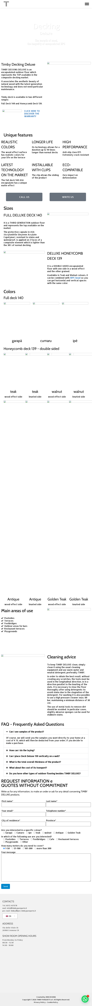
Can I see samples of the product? (26, 731)
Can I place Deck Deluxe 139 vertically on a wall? (34, 756)
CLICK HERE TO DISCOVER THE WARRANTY (32, 114)
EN (9, 916)
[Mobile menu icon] (87, 4)
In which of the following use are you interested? (26, 836)
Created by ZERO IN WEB (46, 997)
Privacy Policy (40, 1002)
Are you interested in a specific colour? (21, 830)
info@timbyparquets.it (17, 908)
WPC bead (75, 277)
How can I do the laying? (22, 750)
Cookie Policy (52, 1002)
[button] (46, 732)
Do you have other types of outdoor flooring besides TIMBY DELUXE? (45, 773)
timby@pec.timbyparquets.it (23, 911)
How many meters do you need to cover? (22, 845)
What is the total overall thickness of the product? (35, 762)
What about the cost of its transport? (28, 767)
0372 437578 (11, 905)
